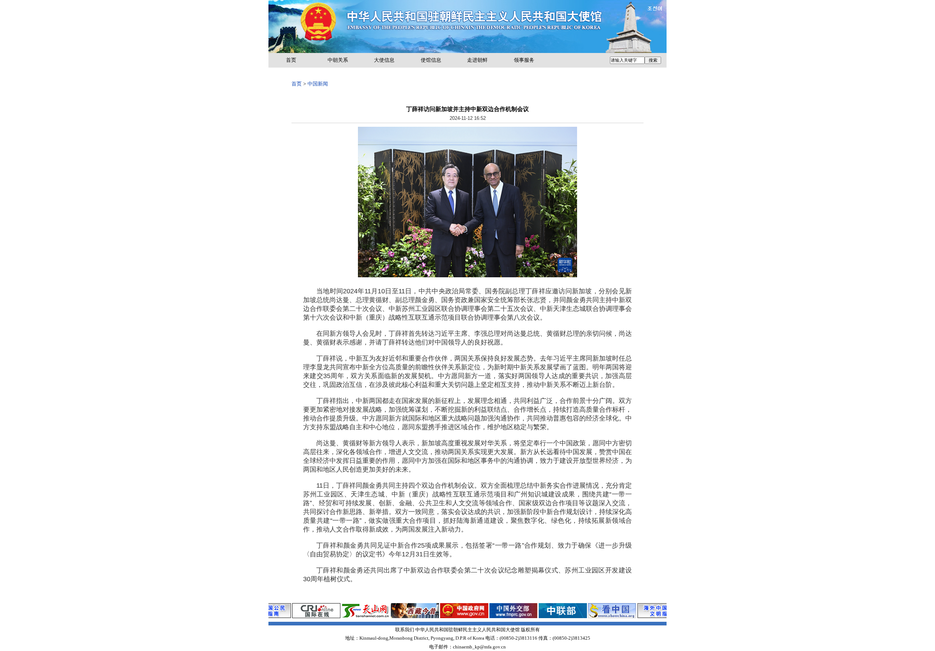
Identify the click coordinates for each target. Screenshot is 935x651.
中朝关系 (338, 60)
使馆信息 (431, 60)
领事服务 (524, 60)
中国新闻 (318, 84)
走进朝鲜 (477, 60)
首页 (291, 60)
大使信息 (384, 60)
